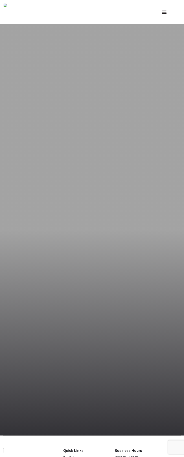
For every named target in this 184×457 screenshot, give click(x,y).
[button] (164, 12)
